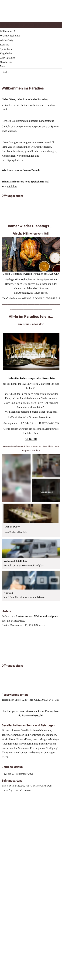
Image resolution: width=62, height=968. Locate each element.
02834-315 (28, 298)
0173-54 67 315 (51, 298)
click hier (12, 186)
